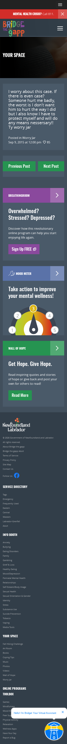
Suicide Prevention (12, 613)
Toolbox (8, 694)
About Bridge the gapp (14, 446)
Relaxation (8, 724)
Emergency (8, 499)
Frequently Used (11, 503)
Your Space (10, 636)
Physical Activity (10, 719)
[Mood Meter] (33, 314)
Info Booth (10, 535)
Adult (5, 525)
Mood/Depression (11, 573)
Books (6, 652)
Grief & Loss (8, 564)
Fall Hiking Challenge (13, 643)
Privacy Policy (9, 460)
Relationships (9, 582)
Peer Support (9, 715)
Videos (6, 670)
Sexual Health (9, 591)
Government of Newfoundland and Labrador (16, 424)
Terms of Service (10, 455)
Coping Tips (8, 657)
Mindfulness (9, 706)
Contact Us (8, 468)
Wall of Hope (9, 675)
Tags (5, 494)
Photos (6, 666)
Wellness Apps (10, 728)
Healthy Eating (10, 569)
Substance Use (10, 609)
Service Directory (15, 487)
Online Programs (14, 688)
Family (6, 555)
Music (5, 661)
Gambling (7, 560)
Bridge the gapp (13, 29)
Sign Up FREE (22, 249)
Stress (5, 604)
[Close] (62, 14)
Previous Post (19, 166)
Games (6, 701)
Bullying (7, 546)
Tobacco (7, 618)
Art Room (7, 648)
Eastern (6, 508)
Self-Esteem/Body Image (14, 587)
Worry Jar (7, 679)
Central (6, 512)
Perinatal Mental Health (14, 578)
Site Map (7, 464)
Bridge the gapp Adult (13, 451)
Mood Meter (9, 710)
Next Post (51, 166)
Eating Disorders (10, 551)
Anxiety (6, 542)
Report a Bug (9, 737)
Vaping (6, 622)
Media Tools (8, 627)
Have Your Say (9, 733)
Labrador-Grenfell (11, 521)
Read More (20, 395)
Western (7, 516)
